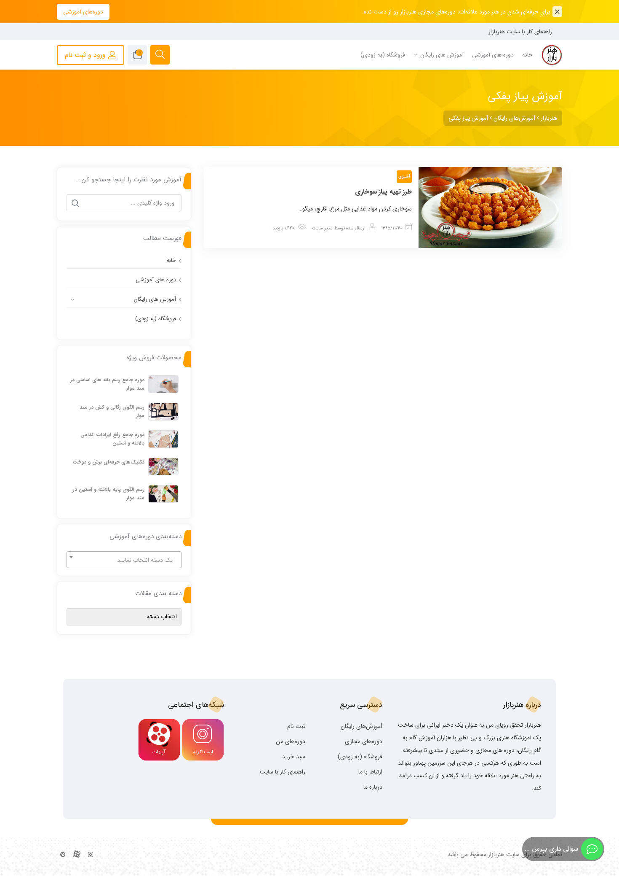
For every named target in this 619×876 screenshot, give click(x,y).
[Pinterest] (62, 855)
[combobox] (124, 559)
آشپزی (404, 176)
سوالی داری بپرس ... (551, 849)
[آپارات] (76, 855)
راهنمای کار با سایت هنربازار (520, 31)
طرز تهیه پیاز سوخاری (383, 191)
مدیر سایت (322, 228)
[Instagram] (90, 855)
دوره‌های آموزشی (83, 11)
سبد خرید (293, 756)
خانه (171, 260)
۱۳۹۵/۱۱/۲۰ (391, 228)
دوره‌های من (290, 741)
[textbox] (124, 560)
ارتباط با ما (370, 771)
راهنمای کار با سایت (282, 771)
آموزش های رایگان (155, 299)
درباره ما (372, 787)
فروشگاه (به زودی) (155, 318)
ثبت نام (296, 726)
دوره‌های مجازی (363, 741)
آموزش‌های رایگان (361, 726)
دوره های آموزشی (156, 279)
